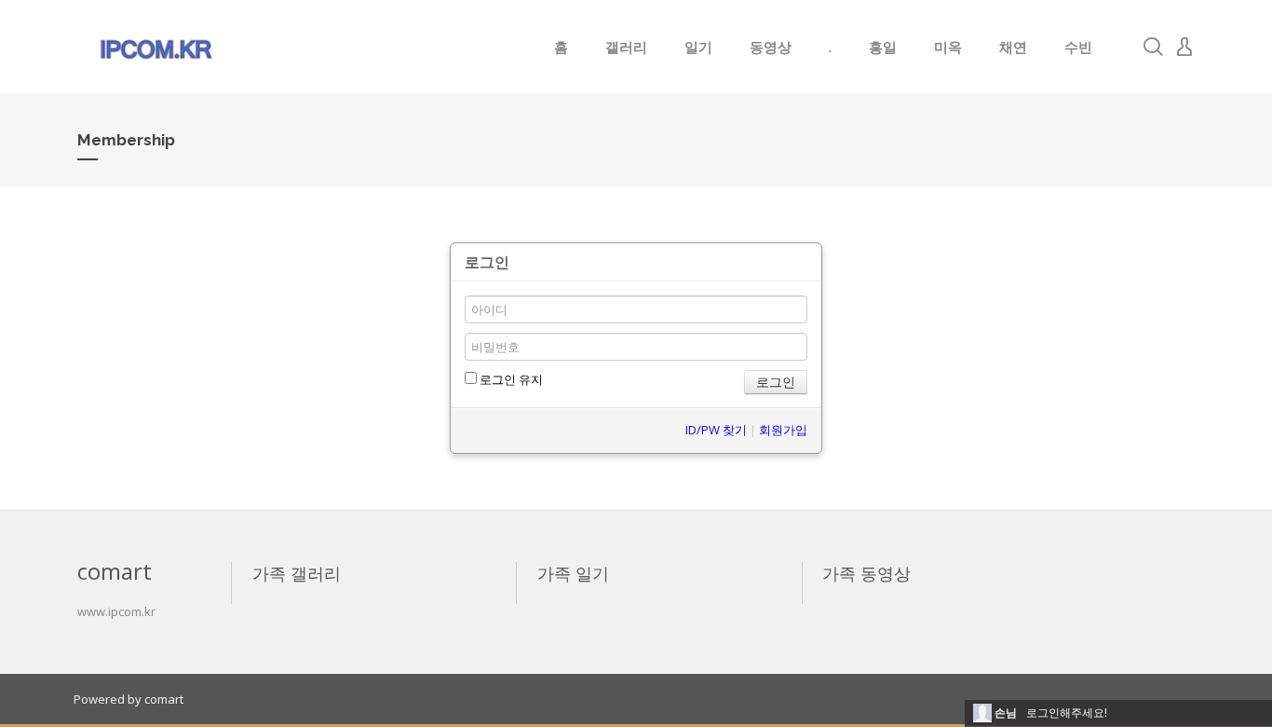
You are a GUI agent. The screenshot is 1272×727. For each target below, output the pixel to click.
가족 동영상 (866, 573)
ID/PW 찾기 (716, 429)
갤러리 (626, 46)
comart (163, 699)
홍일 (883, 46)
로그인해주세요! (1066, 712)
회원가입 (783, 429)
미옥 (948, 46)
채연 (1013, 46)
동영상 (771, 46)
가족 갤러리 (296, 573)
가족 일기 (573, 573)
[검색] (1153, 46)
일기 (698, 46)
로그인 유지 (510, 379)
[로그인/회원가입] (1184, 46)
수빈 (1078, 46)
